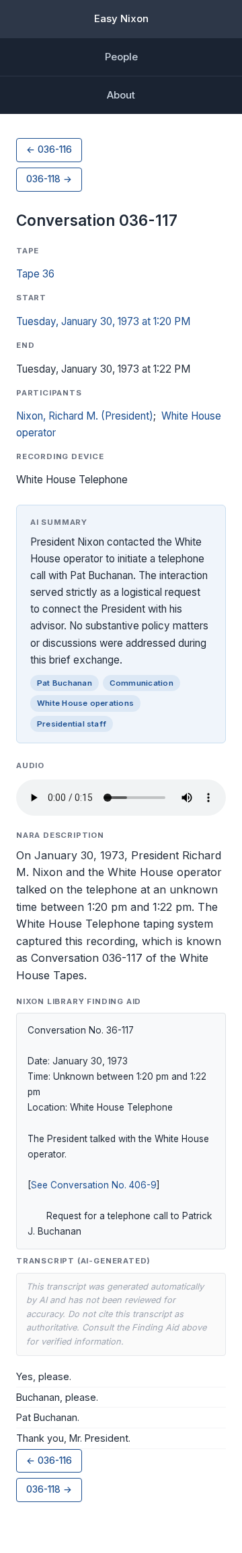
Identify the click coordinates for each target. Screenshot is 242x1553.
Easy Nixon (121, 18)
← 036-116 (49, 149)
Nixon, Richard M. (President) (84, 416)
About (121, 94)
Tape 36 (35, 273)
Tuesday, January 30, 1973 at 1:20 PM (103, 321)
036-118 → (49, 179)
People (121, 56)
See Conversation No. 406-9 (94, 1185)
